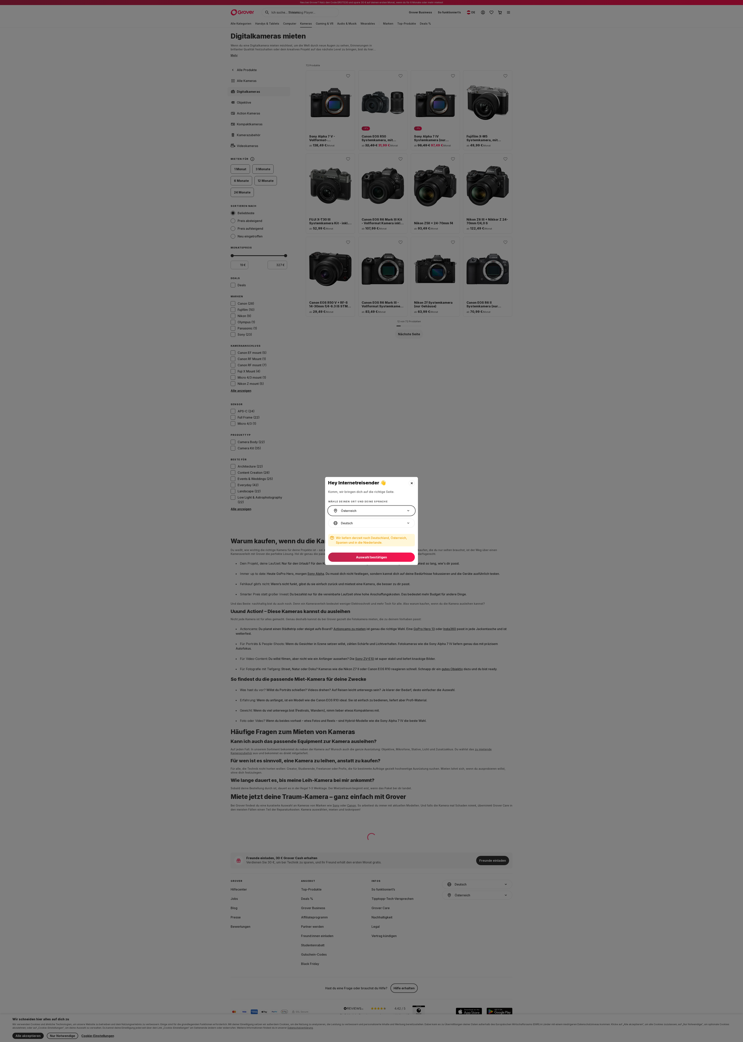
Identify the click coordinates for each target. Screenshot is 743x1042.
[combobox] (371, 510)
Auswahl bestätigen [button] (371, 557)
